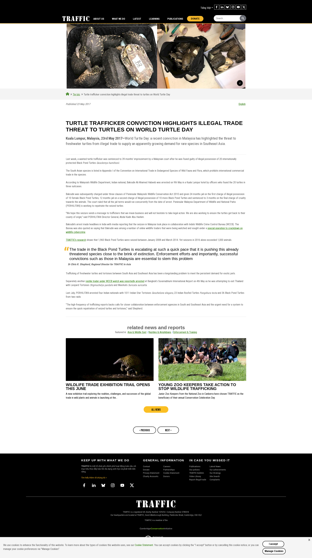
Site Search (215, 476)
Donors (166, 476)
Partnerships (169, 469)
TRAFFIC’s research (76, 239)
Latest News (215, 466)
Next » (168, 430)
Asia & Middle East (137, 332)
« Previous (144, 430)
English (242, 104)
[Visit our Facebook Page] (216, 7)
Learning (154, 18)
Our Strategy (215, 473)
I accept (273, 543)
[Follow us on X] (243, 7)
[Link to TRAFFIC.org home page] (73, 18)
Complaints (215, 479)
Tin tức (76, 94)
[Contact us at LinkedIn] (222, 7)
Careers (166, 466)
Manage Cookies (274, 551)
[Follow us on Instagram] (233, 7)
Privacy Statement (151, 473)
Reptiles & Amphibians (160, 332)
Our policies (194, 469)
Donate (195, 18)
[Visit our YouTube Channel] (238, 7)
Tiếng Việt (206, 7)
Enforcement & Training (185, 332)
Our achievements (218, 469)
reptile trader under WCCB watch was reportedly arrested (115, 281)
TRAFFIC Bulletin (196, 473)
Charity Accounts (150, 476)
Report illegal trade (197, 479)
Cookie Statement (171, 473)
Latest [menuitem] (137, 18)
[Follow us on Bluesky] (227, 7)
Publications (175, 18)
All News (156, 409)
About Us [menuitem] (98, 18)
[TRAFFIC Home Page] (67, 94)
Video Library (195, 476)
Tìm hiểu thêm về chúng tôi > (94, 477)
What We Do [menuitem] (118, 18)
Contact (146, 466)
